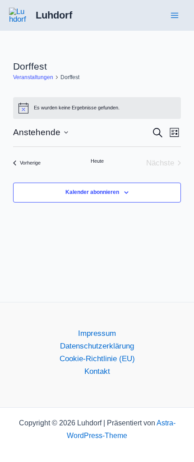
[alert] (97, 108)
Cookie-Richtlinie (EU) (97, 358)
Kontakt (97, 371)
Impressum (97, 333)
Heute (97, 161)
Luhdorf (54, 15)
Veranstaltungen (33, 77)
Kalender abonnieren (92, 192)
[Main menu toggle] (175, 15)
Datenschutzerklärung (97, 346)
